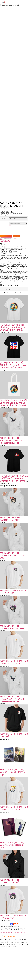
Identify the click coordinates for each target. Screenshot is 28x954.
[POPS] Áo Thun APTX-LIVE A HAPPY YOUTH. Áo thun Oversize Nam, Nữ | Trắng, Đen (14, 479)
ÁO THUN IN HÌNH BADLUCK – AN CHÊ (14, 735)
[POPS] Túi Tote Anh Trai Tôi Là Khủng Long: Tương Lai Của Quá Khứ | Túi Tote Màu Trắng (14, 404)
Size (4, 222)
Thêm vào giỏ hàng (6, 236)
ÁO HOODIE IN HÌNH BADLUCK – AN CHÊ (10, 518)
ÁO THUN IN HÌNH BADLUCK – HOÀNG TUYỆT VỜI (14, 662)
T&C (27, 932)
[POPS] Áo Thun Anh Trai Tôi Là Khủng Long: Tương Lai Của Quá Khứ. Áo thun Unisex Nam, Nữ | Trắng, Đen (13, 329)
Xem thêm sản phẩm (5, 241)
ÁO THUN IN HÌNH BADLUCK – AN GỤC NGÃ (14, 591)
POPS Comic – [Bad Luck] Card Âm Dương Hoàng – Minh (12, 845)
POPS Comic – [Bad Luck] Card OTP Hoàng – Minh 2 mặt (12, 772)
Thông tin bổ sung (4, 240)
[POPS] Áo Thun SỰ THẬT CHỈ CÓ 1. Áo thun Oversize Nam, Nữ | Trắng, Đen (13, 365)
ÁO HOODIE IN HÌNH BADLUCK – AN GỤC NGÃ (12, 627)
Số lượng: (2, 229)
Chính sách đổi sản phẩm (19, 932)
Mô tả (1, 239)
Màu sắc (4, 218)
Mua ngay (16, 236)
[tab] (14, 239)
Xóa (10, 225)
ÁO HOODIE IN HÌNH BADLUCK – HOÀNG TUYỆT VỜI (13, 555)
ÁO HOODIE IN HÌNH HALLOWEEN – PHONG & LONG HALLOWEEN (12, 440)
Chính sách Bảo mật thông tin (6, 932)
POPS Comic (15, 238)
